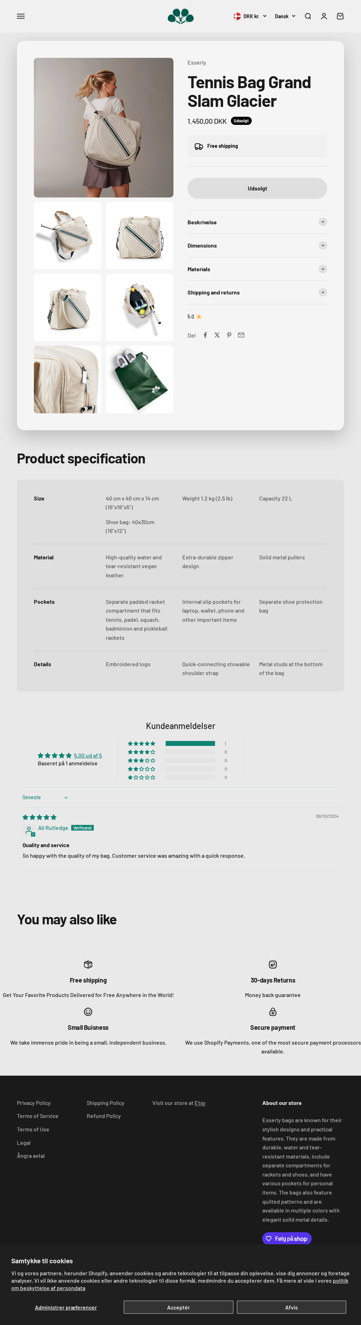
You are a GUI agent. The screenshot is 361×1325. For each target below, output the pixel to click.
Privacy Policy (34, 1102)
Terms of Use (33, 1129)
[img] (39, 817)
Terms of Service (38, 1115)
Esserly (197, 62)
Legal (24, 1142)
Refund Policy (104, 1115)
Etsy (200, 1102)
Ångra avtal (31, 1155)
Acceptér (178, 1307)
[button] (142, 743)
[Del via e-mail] (241, 335)
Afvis (291, 1307)
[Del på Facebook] (205, 335)
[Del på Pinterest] (229, 335)
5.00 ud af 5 (88, 755)
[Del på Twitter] (217, 335)
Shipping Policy (105, 1102)
